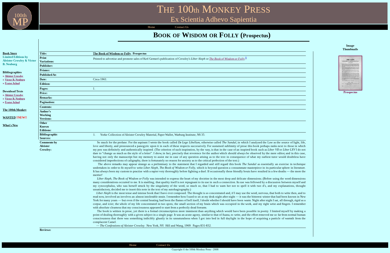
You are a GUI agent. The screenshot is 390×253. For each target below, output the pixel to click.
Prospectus (350, 92)
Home (151, 27)
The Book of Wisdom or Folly (227, 58)
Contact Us (163, 245)
